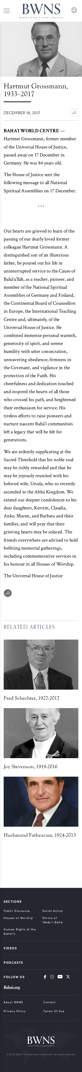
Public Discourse (17, 911)
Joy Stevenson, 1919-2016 (30, 767)
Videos (10, 948)
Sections (13, 901)
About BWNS (13, 1002)
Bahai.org (12, 987)
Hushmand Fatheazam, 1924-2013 (40, 835)
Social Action (52, 911)
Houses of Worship (18, 918)
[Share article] (74, 113)
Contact (49, 1002)
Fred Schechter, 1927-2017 (31, 698)
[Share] (8, 593)
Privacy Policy (15, 1011)
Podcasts (13, 962)
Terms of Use (53, 1011)
